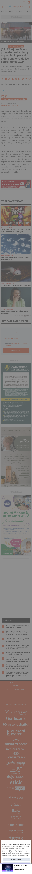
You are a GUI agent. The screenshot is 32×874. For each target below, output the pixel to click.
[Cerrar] (31, 863)
